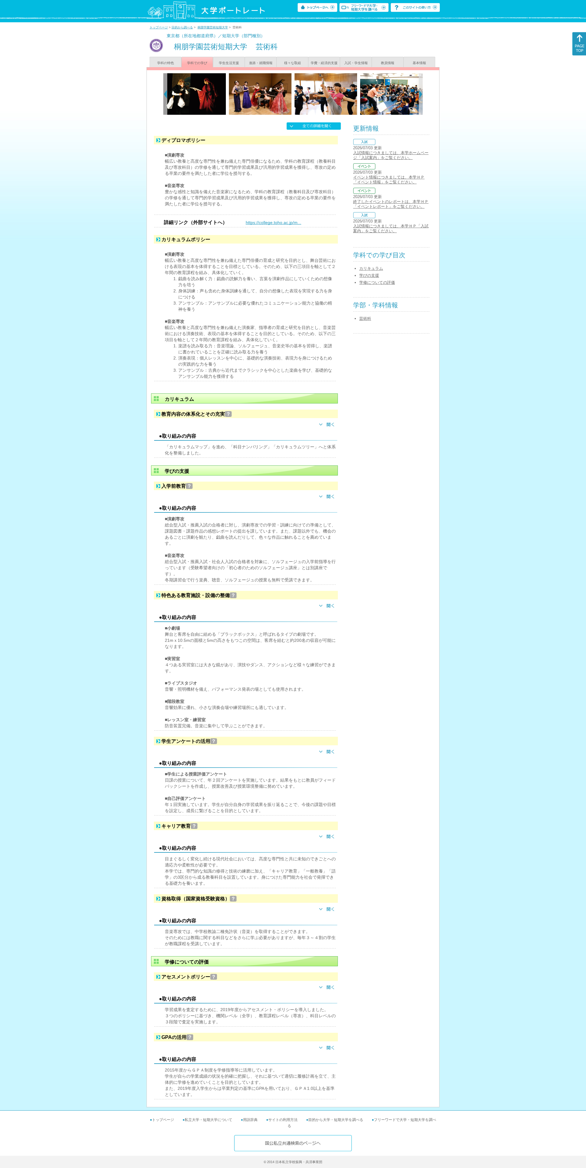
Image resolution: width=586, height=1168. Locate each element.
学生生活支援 (229, 63)
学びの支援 (369, 275)
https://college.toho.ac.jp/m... (273, 222)
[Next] (421, 94)
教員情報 (387, 63)
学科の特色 (165, 63)
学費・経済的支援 (324, 63)
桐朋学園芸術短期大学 (212, 27)
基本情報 (419, 63)
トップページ (159, 27)
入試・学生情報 (356, 63)
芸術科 (365, 318)
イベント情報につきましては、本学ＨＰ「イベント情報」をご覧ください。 (389, 179)
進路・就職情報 (261, 63)
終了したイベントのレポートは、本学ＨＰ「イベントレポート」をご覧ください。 (391, 204)
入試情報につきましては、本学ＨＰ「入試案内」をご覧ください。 (391, 228)
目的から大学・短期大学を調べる (335, 1120)
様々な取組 (292, 63)
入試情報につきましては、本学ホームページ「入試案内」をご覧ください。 (391, 155)
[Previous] (165, 94)
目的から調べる (182, 27)
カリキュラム (371, 268)
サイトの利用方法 (283, 1120)
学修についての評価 (377, 282)
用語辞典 (250, 1120)
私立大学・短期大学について (208, 1120)
